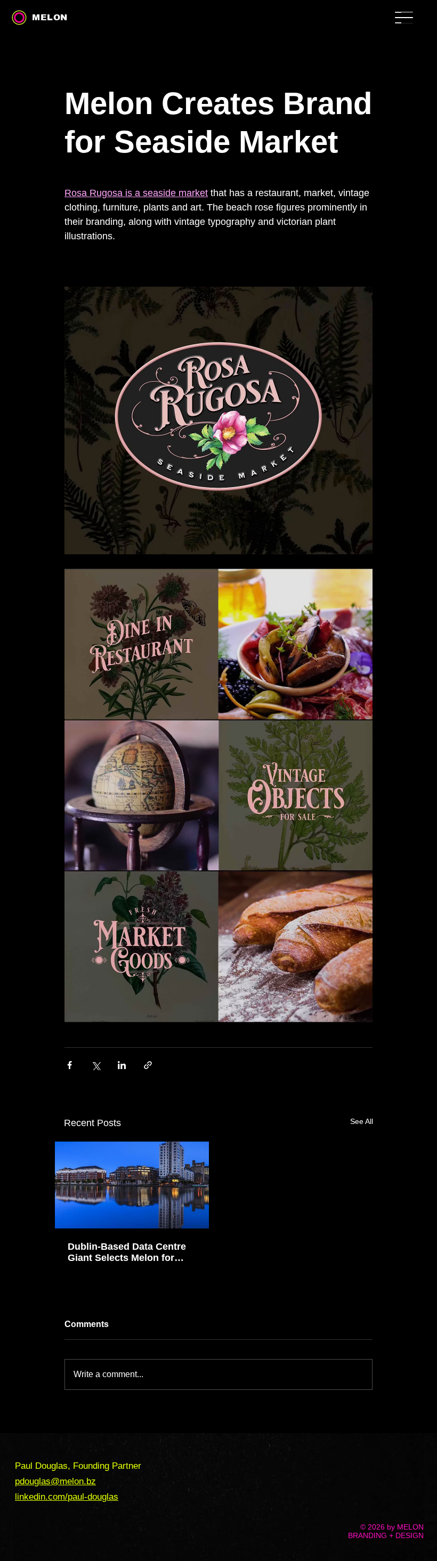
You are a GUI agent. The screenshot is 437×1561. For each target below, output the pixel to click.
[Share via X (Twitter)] (96, 1065)
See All (361, 1121)
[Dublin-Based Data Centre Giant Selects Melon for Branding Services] (132, 1185)
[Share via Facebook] (69, 1065)
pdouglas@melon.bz (55, 1481)
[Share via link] (148, 1065)
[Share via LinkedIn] (122, 1065)
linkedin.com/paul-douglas (66, 1497)
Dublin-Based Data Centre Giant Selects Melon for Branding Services (127, 1252)
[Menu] (414, 22)
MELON (49, 17)
